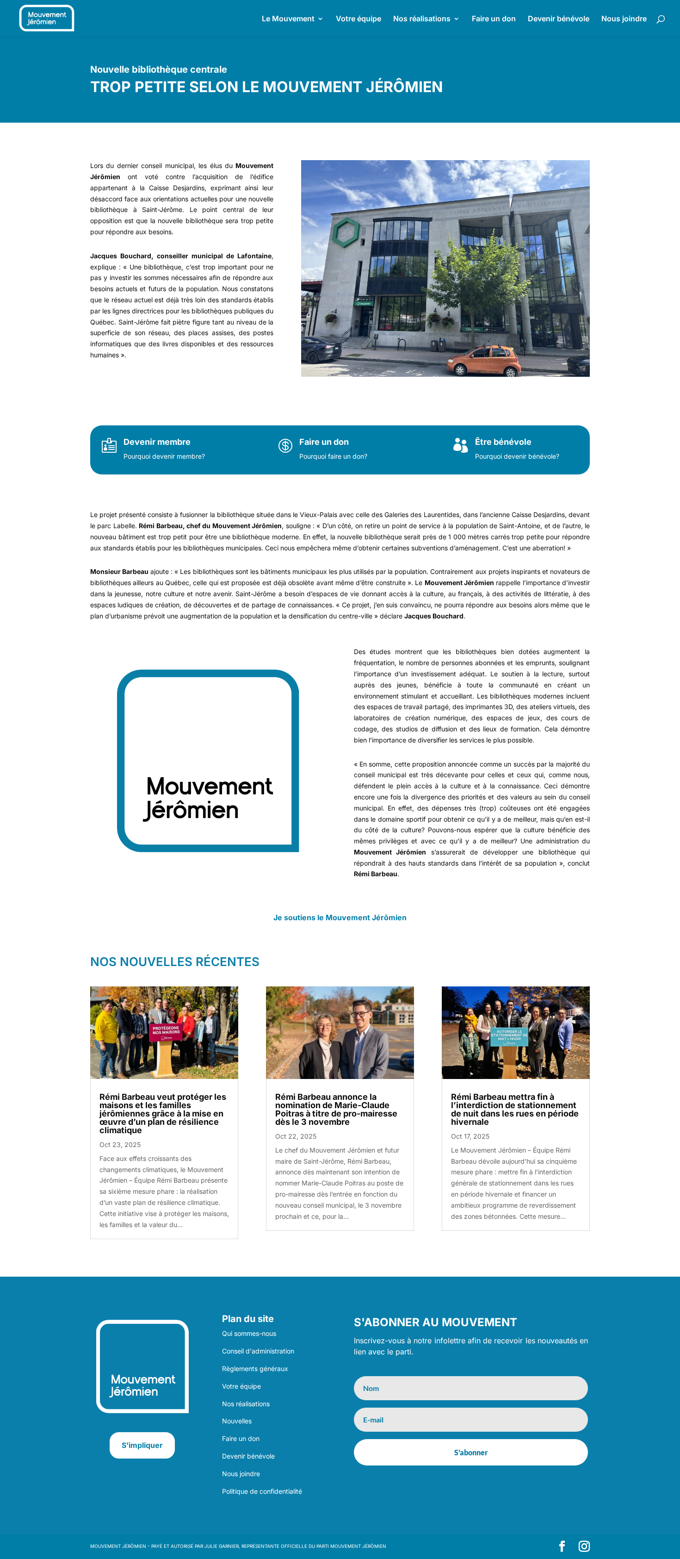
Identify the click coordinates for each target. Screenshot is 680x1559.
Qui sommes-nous (249, 1333)
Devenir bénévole (558, 19)
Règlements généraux (255, 1368)
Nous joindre (624, 19)
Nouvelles (237, 1421)
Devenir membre (157, 442)
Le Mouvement (288, 19)
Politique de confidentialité (262, 1491)
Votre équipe (358, 19)
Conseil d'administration (258, 1351)
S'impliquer (142, 1445)
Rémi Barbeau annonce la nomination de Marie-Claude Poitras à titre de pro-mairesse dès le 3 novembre (336, 1109)
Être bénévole (503, 442)
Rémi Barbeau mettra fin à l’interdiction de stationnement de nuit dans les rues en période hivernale (515, 1109)
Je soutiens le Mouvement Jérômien (340, 917)
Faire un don (494, 19)
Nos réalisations (422, 19)
